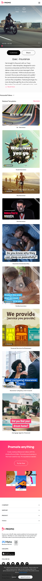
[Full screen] (39, 43)
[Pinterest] (27, 564)
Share (28, 53)
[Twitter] (17, 564)
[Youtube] (12, 564)
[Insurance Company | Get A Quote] (21, 370)
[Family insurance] (21, 285)
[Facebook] (7, 543)
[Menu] (39, 3)
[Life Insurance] (21, 209)
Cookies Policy (23, 572)
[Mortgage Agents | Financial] (21, 412)
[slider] (2, 46)
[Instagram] (16, 542)
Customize (13, 53)
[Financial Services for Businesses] (21, 327)
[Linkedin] (22, 564)
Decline (14, 577)
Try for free (21, 463)
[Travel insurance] (21, 149)
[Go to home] (7, 2)
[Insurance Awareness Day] (21, 243)
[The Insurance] (21, 183)
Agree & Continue (25, 577)
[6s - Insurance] (21, 115)
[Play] (21, 27)
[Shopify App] (21, 553)
